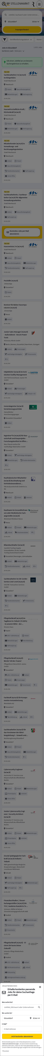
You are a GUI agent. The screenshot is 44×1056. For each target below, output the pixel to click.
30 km (35, 1018)
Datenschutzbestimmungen (10, 1044)
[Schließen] (40, 987)
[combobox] (20, 1007)
